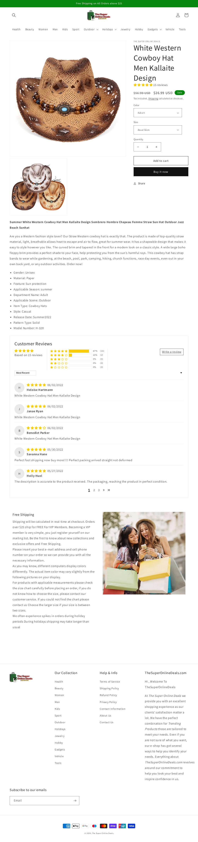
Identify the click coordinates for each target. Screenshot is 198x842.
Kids (57, 709)
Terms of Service (110, 681)
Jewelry (59, 736)
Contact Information (112, 709)
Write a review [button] (171, 352)
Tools (58, 763)
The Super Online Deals (102, 833)
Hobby (59, 742)
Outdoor (60, 722)
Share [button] (141, 183)
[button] (14, 15)
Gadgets (60, 749)
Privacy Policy (108, 702)
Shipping (153, 98)
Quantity (138, 139)
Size (136, 122)
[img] (37, 385)
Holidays (60, 729)
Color (136, 105)
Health (59, 681)
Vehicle (59, 756)
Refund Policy (108, 695)
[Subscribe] (75, 800)
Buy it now (161, 172)
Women (59, 695)
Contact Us (107, 722)
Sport (58, 715)
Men (57, 702)
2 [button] (94, 490)
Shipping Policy (109, 688)
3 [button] (99, 490)
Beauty (59, 688)
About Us (105, 715)
